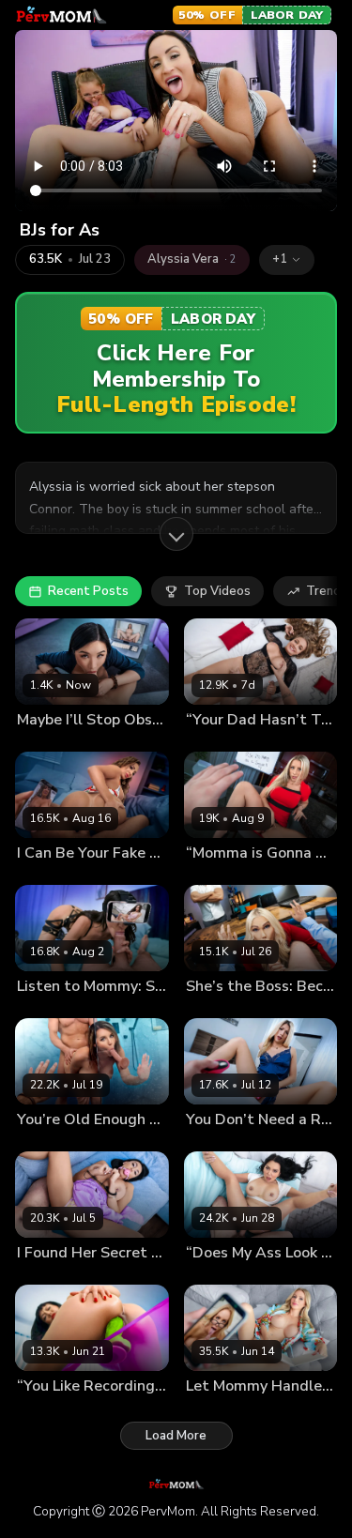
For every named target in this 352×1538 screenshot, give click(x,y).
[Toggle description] (176, 534)
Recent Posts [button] (88, 591)
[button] (286, 260)
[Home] (61, 15)
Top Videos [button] (217, 591)
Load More (176, 1435)
